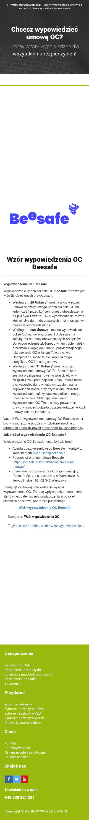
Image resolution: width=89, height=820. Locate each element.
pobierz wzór (39, 526)
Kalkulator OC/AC (17, 665)
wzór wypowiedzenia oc (68, 526)
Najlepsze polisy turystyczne (25, 752)
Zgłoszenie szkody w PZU (23, 713)
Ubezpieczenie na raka (21, 679)
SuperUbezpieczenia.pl (50, 453)
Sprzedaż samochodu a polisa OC (29, 674)
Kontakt (10, 743)
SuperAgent (13, 683)
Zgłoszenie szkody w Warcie (24, 718)
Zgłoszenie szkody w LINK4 (24, 709)
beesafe (21, 526)
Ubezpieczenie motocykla (23, 670)
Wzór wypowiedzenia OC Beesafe (45, 507)
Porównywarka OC (18, 748)
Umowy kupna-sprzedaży (23, 722)
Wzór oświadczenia (18, 704)
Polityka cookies (16, 757)
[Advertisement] (44, 132)
